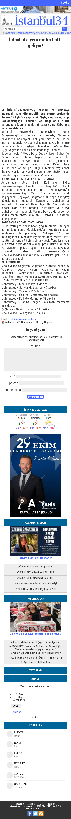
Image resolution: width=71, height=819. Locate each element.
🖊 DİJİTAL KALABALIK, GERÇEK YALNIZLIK (35, 589)
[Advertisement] (35, 76)
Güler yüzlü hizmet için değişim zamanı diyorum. (35, 633)
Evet (21, 694)
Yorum (35, 346)
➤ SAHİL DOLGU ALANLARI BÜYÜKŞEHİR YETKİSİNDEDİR (35, 657)
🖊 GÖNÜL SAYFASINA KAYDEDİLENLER (35, 572)
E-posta (12, 383)
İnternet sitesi (13, 390)
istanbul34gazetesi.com (20, 806)
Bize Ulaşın (40, 808)
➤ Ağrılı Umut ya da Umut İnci (35, 662)
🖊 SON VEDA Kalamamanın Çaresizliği (35, 578)
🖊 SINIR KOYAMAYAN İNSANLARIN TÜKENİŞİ (35, 583)
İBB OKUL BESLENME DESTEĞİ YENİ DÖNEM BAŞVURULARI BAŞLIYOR (34, 33)
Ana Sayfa (30, 808)
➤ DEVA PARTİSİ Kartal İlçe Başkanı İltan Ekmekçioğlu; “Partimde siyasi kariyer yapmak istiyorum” (35, 648)
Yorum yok (21, 700)
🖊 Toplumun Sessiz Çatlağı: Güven (35, 566)
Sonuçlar (16, 712)
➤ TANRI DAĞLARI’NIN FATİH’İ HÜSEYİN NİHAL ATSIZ (35, 653)
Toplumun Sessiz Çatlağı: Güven (35, 557)
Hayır (20, 697)
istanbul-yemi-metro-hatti (23, 319)
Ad (12, 376)
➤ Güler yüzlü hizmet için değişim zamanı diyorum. (35, 642)
